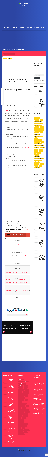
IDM (34, 27)
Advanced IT (35, 454)
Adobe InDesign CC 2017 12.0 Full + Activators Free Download (42, 228)
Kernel (36, 138)
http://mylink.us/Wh (22, 255)
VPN (35, 162)
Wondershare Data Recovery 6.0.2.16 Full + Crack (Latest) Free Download (42, 105)
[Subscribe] (21, 366)
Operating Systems (14, 27)
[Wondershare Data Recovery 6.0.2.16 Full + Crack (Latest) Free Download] (36, 105)
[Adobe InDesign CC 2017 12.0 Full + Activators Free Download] (36, 228)
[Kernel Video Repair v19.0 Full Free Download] (36, 179)
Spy (35, 152)
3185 (12, 83)
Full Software (6, 27)
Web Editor (36, 163)
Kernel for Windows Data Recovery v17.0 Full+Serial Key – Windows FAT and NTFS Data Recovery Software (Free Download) (42, 96)
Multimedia (41, 145)
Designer (41, 127)
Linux (42, 141)
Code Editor (37, 127)
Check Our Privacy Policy (37, 416)
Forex (41, 132)
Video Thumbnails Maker (39, 158)
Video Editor (37, 154)
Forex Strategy (37, 134)
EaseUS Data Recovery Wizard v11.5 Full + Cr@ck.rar (17, 269)
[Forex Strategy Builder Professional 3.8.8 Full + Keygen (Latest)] (36, 248)
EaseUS (5, 58)
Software (40, 151)
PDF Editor (42, 147)
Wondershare (37, 167)
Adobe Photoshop (38, 121)
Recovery (9, 58)
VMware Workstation (38, 160)
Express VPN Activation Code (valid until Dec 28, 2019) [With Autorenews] (41, 242)
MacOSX (39, 143)
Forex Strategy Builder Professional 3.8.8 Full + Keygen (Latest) (42, 249)
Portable (42, 27)
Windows (27, 147)
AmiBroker (36, 123)
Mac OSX (36, 145)
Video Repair (37, 156)
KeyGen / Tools (29, 27)
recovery (6, 110)
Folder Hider (37, 132)
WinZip (41, 165)
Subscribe (37, 78)
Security (22, 27)
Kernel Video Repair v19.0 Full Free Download (41, 180)
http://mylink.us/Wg (20, 244)
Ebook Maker (41, 128)
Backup (41, 123)
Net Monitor (37, 147)
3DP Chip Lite (37, 117)
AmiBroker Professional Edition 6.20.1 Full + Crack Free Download (42, 185)
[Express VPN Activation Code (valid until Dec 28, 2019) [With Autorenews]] (36, 240)
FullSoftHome (26, 454)
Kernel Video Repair (22, 403)
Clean (41, 125)
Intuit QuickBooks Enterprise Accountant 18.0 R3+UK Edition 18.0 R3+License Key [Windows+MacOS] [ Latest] (42, 219)
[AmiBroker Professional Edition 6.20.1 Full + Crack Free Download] (36, 185)
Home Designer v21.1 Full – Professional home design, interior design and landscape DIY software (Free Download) (42, 207)
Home (3, 49)
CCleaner (36, 125)
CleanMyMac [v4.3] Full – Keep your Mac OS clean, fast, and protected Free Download (42, 257)
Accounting (37, 119)
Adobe (37, 27)
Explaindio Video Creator (39, 130)
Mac (35, 143)
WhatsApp (42, 163)
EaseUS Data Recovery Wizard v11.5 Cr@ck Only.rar (16, 272)
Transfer (39, 152)
